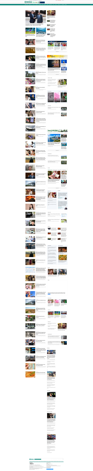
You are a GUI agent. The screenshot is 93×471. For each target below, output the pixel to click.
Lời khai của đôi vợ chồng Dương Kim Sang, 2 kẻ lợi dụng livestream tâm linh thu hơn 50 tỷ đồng (57, 301)
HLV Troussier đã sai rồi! (49, 449)
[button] (56, 99)
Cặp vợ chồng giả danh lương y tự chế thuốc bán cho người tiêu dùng (52, 325)
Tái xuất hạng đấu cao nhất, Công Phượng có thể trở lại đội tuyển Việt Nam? (30, 32)
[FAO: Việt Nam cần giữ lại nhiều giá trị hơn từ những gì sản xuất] (62, 246)
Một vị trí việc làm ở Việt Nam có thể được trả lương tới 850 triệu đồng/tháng (53, 22)
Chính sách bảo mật (48, 464)
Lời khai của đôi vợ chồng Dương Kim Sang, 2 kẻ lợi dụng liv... (57, 96)
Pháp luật (56, 4)
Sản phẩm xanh (54, 129)
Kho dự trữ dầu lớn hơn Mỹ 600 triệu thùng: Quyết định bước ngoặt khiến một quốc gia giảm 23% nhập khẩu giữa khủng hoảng (52, 250)
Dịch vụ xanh (58, 129)
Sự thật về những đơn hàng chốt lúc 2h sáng (41, 136)
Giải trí (53, 4)
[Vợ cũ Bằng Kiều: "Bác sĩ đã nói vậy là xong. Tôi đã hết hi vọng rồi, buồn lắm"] (52, 268)
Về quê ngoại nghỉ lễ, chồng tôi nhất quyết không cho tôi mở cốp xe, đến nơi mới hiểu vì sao (41, 218)
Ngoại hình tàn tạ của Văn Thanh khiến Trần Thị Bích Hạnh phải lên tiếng (40, 95)
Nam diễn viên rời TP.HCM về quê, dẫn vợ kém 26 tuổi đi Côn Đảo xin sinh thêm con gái (40, 38)
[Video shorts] (35, 2)
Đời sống (66, 4)
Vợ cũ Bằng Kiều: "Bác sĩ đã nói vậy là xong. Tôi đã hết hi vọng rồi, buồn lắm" (52, 272)
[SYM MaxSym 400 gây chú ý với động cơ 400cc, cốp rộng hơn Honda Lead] (51, 371)
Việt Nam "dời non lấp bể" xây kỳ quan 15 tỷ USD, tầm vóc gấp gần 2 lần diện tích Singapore (64, 144)
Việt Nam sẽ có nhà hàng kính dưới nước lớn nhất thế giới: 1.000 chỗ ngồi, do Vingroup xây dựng (40, 32)
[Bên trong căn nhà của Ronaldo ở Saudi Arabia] (30, 89)
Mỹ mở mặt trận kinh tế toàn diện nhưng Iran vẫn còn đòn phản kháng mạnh (54, 236)
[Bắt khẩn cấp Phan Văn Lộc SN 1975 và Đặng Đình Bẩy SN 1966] (64, 94)
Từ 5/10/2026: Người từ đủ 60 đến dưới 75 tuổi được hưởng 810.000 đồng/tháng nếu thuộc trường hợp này (54, 177)
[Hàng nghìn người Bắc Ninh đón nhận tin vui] (64, 154)
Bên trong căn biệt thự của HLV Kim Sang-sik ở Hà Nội (41, 226)
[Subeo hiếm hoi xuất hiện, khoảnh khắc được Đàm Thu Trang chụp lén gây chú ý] (30, 154)
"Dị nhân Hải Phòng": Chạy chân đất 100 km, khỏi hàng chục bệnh (63, 68)
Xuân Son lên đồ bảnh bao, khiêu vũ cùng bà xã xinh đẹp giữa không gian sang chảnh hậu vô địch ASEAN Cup (41, 281)
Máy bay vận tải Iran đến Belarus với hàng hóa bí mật (41, 128)
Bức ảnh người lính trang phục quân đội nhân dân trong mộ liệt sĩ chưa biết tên (41, 337)
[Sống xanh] (57, 127)
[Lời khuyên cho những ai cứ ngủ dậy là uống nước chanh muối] (64, 218)
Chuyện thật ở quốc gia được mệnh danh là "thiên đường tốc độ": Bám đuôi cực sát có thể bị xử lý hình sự (57, 45)
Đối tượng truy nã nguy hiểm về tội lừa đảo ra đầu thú (52, 323)
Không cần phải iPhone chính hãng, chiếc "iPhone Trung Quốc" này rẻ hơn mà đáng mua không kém (51, 403)
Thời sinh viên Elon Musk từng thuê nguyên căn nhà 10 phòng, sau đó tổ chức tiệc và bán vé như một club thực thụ (51, 417)
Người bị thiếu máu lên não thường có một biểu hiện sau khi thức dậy (52, 260)
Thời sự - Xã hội (50, 74)
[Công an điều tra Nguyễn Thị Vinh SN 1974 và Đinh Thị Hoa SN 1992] (51, 9)
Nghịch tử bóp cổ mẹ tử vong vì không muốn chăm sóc (40, 169)
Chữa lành (66, 55)
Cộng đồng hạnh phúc (55, 55)
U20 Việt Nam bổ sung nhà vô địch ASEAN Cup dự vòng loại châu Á (52, 197)
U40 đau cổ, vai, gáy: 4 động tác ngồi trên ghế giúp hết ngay (54, 211)
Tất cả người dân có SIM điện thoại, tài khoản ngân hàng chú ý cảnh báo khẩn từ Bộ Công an (62, 83)
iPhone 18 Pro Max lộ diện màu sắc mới (40, 265)
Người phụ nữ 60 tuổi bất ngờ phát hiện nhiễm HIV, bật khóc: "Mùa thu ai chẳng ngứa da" (40, 79)
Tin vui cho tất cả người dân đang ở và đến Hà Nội (51, 384)
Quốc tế (45, 4)
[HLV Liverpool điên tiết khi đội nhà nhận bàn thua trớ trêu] (30, 347)
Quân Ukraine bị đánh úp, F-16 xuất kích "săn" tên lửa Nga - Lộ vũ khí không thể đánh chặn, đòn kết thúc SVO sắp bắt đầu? (40, 202)
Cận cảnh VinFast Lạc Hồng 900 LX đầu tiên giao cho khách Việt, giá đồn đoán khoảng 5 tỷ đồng (51, 382)
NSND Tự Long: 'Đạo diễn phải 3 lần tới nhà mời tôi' (52, 201)
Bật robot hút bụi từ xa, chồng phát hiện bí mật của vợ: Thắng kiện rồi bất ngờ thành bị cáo (51, 364)
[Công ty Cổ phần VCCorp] (37, 460)
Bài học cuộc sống (49, 408)
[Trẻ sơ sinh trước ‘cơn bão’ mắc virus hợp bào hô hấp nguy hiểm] (30, 145)
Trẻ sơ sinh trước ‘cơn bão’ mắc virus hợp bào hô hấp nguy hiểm (41, 144)
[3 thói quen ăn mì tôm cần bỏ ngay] (30, 379)
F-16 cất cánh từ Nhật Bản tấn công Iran (41, 185)
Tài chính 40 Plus (59, 166)
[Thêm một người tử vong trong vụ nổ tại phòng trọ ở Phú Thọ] (30, 243)
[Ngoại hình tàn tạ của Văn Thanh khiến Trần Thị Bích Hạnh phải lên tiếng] (30, 97)
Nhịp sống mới (50, 4)
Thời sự (34, 4)
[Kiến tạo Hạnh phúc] (57, 53)
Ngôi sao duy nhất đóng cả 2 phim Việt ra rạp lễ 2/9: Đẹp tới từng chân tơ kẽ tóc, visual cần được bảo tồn (41, 161)
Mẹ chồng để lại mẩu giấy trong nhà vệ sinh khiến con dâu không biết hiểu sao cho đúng (52, 245)
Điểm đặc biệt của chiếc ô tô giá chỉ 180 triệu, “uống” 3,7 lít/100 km (40, 329)
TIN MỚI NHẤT (49, 242)
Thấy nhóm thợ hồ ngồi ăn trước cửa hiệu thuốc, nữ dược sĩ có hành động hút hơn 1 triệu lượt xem (41, 63)
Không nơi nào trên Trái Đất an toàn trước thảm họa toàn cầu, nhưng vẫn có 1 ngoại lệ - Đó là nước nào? (41, 46)
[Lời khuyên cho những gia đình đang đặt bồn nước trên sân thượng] (30, 363)
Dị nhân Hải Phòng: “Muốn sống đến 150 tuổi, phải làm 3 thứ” (63, 61)
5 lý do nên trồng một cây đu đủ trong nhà (40, 321)
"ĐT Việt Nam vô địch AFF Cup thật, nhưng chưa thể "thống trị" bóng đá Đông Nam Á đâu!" (52, 27)
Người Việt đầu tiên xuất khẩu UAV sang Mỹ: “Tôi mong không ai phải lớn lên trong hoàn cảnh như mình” (54, 66)
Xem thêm (57, 48)
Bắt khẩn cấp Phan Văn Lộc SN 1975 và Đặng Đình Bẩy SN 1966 (63, 96)
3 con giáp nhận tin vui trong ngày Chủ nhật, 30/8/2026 (51, 358)
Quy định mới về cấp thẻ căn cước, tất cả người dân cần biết (40, 369)
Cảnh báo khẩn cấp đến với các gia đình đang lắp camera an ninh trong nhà (51, 405)
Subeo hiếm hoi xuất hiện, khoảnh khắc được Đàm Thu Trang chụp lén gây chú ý (41, 152)
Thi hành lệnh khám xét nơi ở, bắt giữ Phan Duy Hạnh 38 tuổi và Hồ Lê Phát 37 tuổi (41, 289)
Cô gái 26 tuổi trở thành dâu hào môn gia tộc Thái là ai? (40, 111)
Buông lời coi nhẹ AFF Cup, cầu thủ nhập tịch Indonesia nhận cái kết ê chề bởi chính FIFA (63, 313)
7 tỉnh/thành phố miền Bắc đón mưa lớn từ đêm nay (52, 199)
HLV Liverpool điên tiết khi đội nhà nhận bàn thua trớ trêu (40, 345)
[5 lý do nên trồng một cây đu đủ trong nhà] (30, 323)
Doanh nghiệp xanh (50, 129)
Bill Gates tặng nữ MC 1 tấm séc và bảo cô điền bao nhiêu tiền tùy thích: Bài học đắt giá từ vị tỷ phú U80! (51, 422)
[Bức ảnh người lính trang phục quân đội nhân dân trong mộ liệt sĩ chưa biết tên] (30, 339)
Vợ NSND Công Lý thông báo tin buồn (40, 210)
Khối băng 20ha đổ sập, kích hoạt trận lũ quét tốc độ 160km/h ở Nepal (56, 289)
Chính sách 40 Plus (55, 166)
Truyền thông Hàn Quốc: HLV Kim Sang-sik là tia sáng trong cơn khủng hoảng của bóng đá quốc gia (41, 249)
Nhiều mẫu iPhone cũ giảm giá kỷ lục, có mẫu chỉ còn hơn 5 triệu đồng (41, 103)
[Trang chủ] (28, 2)
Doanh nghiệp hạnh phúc (62, 55)
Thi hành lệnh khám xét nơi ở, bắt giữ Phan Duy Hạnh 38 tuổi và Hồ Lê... (50, 96)
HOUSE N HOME (30, 0)
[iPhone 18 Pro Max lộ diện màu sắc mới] (30, 266)
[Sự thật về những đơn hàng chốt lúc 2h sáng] (30, 137)
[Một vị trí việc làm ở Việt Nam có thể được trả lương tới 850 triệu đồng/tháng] (48, 22)
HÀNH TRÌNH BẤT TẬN (35, 0)
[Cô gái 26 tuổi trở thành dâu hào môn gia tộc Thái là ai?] (30, 113)
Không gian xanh (66, 129)
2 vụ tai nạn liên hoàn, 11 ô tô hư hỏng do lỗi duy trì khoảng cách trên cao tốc (52, 79)
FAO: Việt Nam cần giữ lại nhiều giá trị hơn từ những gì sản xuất (62, 250)
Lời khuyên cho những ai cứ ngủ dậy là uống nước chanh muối (54, 216)
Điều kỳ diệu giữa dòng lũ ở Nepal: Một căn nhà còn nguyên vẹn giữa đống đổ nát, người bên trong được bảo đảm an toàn (40, 235)
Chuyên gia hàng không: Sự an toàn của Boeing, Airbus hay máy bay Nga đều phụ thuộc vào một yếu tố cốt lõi (51, 400)
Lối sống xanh (62, 129)
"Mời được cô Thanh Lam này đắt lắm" (62, 272)
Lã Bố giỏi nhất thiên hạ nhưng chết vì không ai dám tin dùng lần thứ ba (50, 424)
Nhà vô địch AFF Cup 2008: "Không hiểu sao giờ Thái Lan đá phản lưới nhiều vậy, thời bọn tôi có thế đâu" (64, 45)
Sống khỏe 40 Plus (50, 166)
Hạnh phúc (30, 4)
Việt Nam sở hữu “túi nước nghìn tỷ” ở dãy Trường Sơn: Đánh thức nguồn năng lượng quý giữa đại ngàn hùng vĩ (64, 136)
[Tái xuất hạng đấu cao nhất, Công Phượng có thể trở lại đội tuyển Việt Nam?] (30, 27)
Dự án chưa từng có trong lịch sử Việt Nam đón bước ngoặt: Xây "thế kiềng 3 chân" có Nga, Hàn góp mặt (54, 140)
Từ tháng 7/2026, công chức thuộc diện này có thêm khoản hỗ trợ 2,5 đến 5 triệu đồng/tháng (51, 361)
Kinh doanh (36, 4)
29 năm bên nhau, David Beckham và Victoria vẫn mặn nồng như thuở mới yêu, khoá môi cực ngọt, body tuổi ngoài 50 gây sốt (52, 254)
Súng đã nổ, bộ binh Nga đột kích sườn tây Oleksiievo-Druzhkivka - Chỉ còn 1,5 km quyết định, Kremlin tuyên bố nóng (63, 237)
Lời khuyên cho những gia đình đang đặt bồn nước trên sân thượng (41, 361)
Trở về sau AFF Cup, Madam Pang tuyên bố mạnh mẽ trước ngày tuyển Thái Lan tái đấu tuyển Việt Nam (51, 438)
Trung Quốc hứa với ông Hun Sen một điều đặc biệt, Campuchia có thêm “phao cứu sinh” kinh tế (34, 21)
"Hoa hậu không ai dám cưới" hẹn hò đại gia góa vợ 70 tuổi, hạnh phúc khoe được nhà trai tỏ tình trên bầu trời (41, 298)
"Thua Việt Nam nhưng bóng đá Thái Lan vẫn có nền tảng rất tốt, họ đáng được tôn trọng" (50, 44)
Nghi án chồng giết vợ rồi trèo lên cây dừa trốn (41, 70)
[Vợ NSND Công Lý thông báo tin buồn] (30, 211)
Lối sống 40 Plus (64, 166)
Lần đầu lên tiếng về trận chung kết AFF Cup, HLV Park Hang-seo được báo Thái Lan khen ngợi (51, 447)
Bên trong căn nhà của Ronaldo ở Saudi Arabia (40, 87)
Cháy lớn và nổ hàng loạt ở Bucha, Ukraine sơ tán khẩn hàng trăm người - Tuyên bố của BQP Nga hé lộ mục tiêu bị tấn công (54, 231)
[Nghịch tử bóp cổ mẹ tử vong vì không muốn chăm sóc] (30, 170)
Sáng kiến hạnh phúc (50, 55)
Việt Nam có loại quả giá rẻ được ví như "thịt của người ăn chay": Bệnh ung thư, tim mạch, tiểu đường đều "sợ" (62, 258)
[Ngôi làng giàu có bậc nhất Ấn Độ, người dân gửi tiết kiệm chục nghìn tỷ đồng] (30, 315)
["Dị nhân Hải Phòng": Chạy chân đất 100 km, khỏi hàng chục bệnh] (64, 65)
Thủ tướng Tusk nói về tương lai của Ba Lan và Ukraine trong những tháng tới (41, 177)
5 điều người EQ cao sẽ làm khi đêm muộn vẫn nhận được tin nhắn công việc (51, 427)
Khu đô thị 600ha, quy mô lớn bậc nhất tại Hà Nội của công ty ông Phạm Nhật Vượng (52, 18)
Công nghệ (63, 4)
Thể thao (47, 4)
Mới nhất (27, 4)
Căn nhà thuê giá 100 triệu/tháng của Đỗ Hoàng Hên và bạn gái (40, 193)
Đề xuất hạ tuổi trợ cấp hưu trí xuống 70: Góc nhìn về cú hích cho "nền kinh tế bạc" (63, 181)
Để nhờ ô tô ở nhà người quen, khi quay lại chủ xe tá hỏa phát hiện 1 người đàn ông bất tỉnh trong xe (53, 32)
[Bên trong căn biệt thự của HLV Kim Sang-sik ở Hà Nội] (30, 227)
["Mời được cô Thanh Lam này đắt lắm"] (62, 268)
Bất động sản (39, 4)
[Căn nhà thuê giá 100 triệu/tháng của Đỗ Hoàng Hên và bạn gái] (30, 194)
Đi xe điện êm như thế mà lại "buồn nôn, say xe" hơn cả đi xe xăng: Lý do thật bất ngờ (41, 55)
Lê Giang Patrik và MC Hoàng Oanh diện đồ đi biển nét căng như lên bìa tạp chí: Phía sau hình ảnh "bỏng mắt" (52, 257)
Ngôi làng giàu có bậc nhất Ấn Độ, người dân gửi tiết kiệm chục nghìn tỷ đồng (40, 313)
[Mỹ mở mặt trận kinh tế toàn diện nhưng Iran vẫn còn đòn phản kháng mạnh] (49, 236)
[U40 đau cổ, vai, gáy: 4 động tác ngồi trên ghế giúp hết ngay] (64, 212)
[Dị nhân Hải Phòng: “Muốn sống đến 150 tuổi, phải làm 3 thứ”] (64, 58)
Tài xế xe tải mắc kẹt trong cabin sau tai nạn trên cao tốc (52, 82)
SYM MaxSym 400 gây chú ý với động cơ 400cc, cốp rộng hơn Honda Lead (51, 375)
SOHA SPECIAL (40, 0)
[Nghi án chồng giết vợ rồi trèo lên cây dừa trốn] (30, 72)
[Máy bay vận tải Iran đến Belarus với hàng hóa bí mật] (30, 129)
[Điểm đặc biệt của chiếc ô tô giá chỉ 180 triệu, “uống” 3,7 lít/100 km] (30, 331)
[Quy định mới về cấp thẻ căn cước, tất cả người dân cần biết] (30, 371)
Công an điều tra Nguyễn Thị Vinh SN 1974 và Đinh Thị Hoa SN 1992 (51, 14)
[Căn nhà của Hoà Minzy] (52, 191)
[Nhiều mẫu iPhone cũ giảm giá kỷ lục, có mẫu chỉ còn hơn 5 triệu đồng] (30, 105)
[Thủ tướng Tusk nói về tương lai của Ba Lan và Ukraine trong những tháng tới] (30, 178)
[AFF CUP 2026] (42, 2)
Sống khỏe (59, 4)
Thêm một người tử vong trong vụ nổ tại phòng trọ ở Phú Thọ (41, 242)
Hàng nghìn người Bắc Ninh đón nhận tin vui (53, 152)
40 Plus (42, 4)
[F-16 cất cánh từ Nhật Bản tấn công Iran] (30, 186)
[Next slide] (66, 94)
